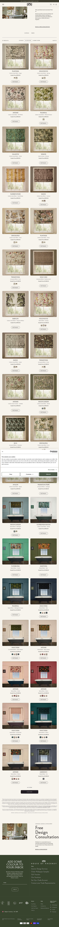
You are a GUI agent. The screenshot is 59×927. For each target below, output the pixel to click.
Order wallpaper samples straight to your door (29, 1)
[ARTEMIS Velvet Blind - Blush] (44, 654)
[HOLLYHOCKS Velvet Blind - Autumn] (41, 325)
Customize (28, 474)
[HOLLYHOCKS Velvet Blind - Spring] (43, 304)
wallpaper (48, 805)
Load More (29, 791)
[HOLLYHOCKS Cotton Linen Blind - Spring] (43, 57)
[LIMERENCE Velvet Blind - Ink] (43, 757)
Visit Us (32, 910)
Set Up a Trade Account (39, 880)
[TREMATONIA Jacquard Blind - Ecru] (15, 262)
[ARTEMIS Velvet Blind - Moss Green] (43, 633)
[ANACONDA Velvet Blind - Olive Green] (44, 612)
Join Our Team (34, 908)
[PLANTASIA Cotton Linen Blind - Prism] (14, 78)
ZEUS (50, 806)
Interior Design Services (39, 869)
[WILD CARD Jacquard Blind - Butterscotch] (43, 262)
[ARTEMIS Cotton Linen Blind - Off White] (15, 98)
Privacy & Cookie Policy (29, 919)
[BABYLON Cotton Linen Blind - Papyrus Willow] (15, 304)
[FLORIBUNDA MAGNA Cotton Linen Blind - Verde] (43, 510)
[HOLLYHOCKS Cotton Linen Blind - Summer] (42, 78)
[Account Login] (53, 4)
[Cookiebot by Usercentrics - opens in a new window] (51, 452)
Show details (51, 469)
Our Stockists (36, 877)
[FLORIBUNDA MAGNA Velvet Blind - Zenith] (15, 551)
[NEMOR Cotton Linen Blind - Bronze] (43, 140)
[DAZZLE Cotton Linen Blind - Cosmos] (43, 179)
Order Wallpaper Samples (40, 872)
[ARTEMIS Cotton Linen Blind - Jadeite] (15, 387)
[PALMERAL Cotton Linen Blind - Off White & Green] (43, 98)
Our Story (33, 904)
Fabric (33, 33)
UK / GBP (16, 911)
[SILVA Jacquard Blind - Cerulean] (15, 429)
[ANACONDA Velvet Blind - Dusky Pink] (42, 612)
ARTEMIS (40, 806)
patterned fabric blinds (21, 805)
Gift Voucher (35, 874)
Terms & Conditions (19, 919)
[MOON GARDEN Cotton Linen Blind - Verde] (43, 387)
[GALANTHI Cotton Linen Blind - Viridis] (15, 140)
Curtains (26, 33)
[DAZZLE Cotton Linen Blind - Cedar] (42, 201)
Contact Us (43, 906)
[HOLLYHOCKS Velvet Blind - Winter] (45, 325)
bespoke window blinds (32, 805)
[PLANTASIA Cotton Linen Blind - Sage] (15, 57)
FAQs (42, 904)
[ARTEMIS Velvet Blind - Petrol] (40, 654)
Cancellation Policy (50, 919)
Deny (10, 474)
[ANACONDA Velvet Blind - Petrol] (40, 612)
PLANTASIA (44, 806)
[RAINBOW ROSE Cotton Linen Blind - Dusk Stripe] (15, 179)
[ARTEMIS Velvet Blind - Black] (42, 654)
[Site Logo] (29, 4)
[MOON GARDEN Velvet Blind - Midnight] (42, 408)
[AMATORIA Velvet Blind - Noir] (43, 551)
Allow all (48, 474)
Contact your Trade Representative (43, 883)
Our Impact (34, 906)
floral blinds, (13, 805)
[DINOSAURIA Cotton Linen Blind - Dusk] (15, 221)
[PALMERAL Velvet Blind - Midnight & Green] (15, 591)
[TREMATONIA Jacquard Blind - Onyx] (16, 284)
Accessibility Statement (39, 919)
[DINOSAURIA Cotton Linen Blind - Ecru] (16, 242)
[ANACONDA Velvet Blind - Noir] (43, 591)
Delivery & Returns (45, 908)
